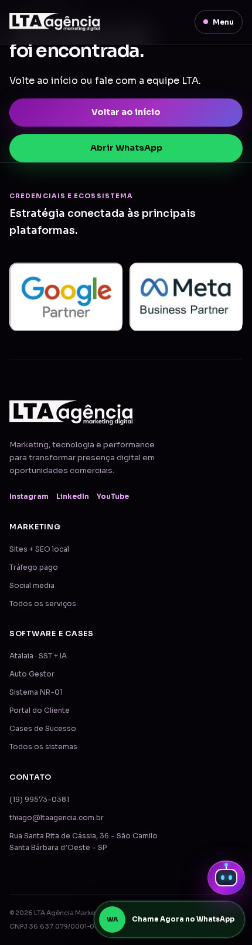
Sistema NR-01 (36, 692)
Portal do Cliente (39, 710)
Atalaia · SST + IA (38, 656)
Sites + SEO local (39, 549)
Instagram (29, 496)
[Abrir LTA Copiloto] (226, 878)
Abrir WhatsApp (126, 147)
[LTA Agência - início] (54, 22)
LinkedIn (72, 496)
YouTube (113, 496)
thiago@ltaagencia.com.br (56, 817)
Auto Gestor (32, 674)
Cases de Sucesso (42, 728)
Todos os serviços (42, 604)
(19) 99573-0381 (39, 799)
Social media (32, 585)
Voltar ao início (126, 112)
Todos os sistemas (43, 747)
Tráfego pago (33, 567)
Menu (223, 22)
